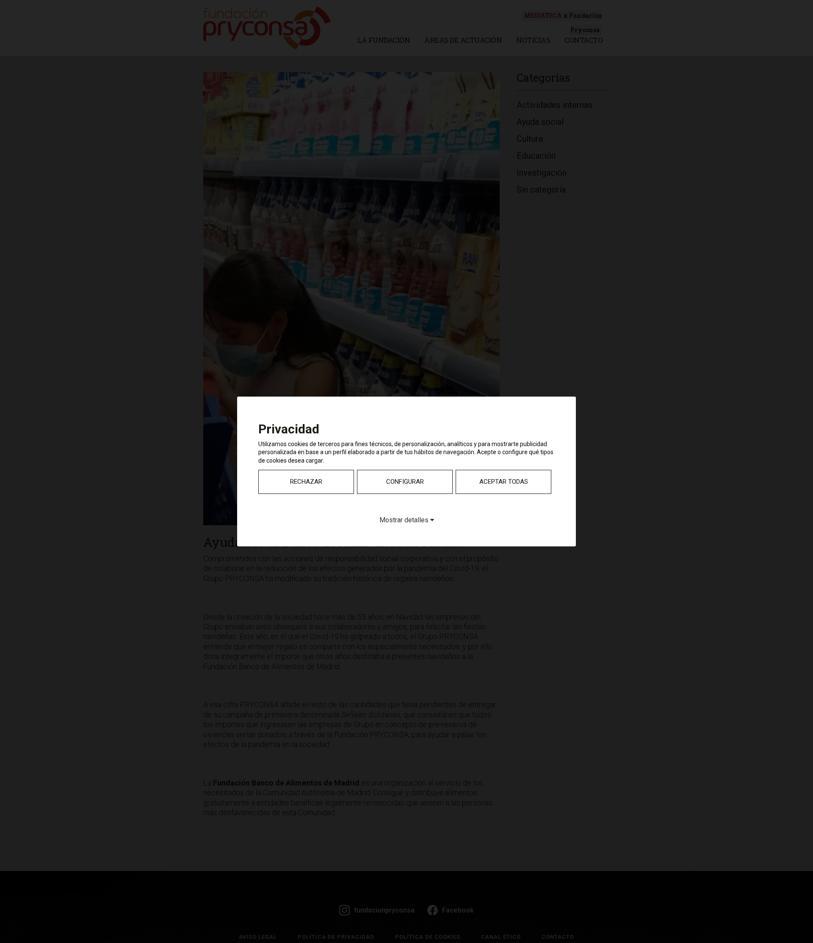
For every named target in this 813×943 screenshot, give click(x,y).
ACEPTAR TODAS (503, 481)
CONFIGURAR (405, 481)
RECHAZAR (306, 481)
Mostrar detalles (404, 520)
